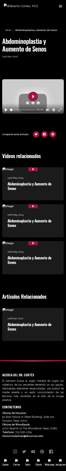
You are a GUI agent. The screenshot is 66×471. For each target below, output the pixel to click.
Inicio (8, 30)
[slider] (23, 110)
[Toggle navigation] (60, 6)
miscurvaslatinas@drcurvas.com (22, 436)
